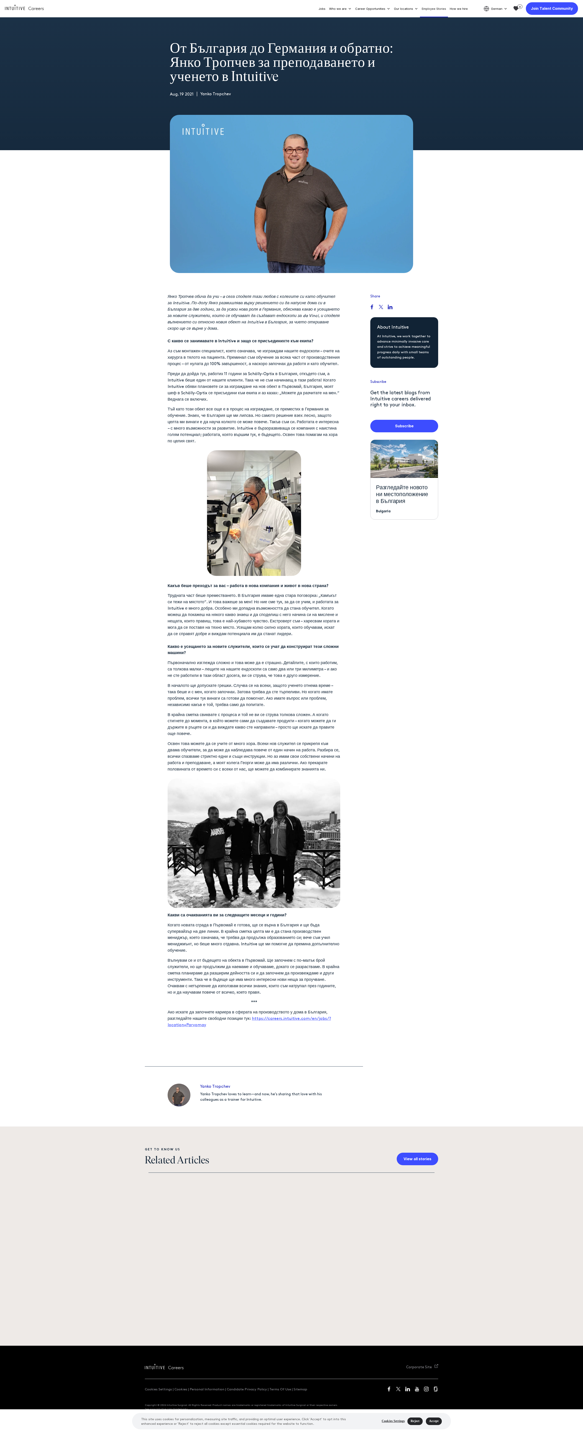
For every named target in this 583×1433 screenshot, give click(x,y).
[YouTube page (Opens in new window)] (416, 1389)
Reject (415, 1421)
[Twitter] (381, 307)
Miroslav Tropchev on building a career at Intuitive (376, 1275)
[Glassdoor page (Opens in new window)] (435, 1389)
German (496, 8)
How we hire (459, 8)
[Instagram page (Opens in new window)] (426, 1389)
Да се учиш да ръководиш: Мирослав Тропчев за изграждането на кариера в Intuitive (210, 1308)
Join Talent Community (552, 8)
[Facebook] (371, 307)
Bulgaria (383, 510)
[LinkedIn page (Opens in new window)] (407, 1389)
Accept (434, 1421)
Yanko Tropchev (215, 1086)
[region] (291, 1421)
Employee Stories (434, 8)
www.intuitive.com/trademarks (169, 1408)
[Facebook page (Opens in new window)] (388, 1389)
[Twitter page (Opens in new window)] (398, 1389)
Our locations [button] (403, 8)
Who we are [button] (338, 8)
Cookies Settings (158, 1389)
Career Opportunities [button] (370, 8)
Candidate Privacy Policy (247, 1389)
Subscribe (404, 426)
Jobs (322, 8)
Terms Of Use (280, 1389)
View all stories (417, 1159)
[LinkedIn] (390, 307)
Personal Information (207, 1389)
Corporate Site (419, 1366)
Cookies (180, 1389)
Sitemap (300, 1389)
